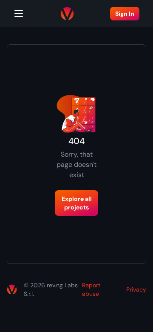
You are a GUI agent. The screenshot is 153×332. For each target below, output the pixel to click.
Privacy (136, 289)
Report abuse (91, 289)
